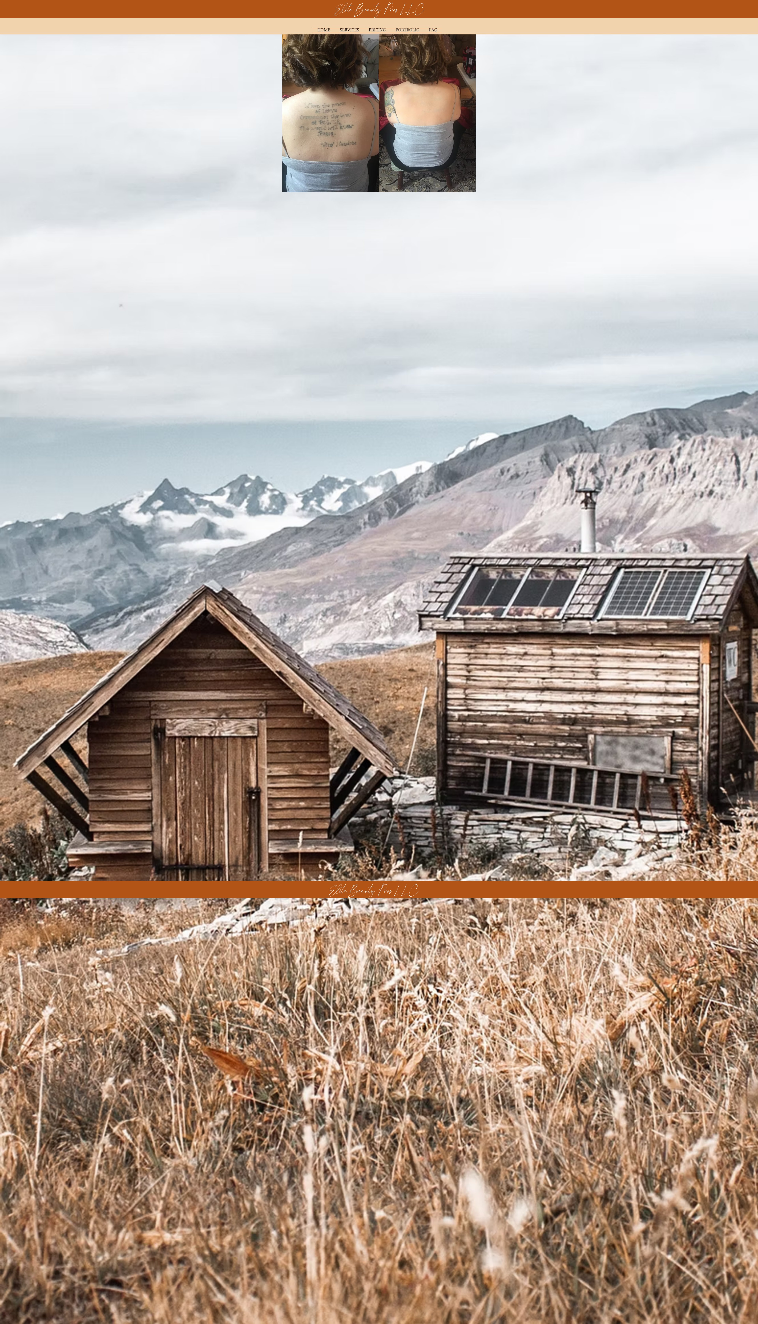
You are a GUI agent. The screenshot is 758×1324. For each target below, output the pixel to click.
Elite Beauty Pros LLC (379, 9)
